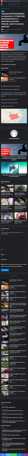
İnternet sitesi (4, 259)
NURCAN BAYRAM (6, 29)
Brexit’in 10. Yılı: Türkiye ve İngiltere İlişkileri (21, 221)
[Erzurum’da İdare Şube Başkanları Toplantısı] (4, 79)
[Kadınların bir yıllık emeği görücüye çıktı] (5, 381)
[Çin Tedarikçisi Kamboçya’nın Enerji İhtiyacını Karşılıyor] (5, 346)
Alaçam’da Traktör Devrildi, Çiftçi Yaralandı (11, 1)
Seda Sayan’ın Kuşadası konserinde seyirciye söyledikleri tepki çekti (18, 316)
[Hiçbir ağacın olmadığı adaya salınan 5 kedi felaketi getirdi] (5, 311)
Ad (2, 249)
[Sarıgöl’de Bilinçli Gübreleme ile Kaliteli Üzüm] (5, 364)
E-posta (3, 254)
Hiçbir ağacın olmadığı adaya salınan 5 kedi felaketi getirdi (17, 310)
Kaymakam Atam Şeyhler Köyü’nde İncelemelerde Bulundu (18, 351)
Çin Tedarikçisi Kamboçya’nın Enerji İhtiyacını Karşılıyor (18, 345)
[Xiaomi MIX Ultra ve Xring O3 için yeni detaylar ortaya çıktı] (5, 335)
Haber (8, 8)
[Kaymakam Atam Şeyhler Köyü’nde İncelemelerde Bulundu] (5, 352)
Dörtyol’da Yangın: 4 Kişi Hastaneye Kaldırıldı (7, 221)
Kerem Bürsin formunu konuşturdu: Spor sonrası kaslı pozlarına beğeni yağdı (18, 305)
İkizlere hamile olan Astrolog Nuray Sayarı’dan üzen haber (6, 207)
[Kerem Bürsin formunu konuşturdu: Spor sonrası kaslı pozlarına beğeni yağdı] (5, 305)
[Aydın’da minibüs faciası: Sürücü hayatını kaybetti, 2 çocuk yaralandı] (21, 201)
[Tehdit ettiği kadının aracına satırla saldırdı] (21, 188)
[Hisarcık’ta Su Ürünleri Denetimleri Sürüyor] (5, 387)
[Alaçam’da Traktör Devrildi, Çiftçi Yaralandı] (7, 188)
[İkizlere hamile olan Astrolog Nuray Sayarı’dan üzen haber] (7, 201)
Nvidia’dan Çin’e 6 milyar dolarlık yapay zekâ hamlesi (17, 339)
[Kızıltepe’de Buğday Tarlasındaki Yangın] (5, 375)
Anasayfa (4, 8)
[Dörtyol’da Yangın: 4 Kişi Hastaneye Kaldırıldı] (7, 215)
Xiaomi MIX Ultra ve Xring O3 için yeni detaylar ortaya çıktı (17, 334)
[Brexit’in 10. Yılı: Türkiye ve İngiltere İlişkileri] (21, 215)
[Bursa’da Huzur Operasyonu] (4, 73)
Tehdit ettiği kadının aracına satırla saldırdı (20, 194)
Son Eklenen (14, 275)
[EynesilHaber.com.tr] (14, 4)
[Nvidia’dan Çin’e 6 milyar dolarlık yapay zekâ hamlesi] (5, 340)
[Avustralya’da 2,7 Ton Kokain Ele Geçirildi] (5, 393)
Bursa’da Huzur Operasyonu (16, 72)
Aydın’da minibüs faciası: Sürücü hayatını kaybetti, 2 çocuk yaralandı (21, 207)
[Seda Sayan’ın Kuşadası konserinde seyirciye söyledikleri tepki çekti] (5, 317)
